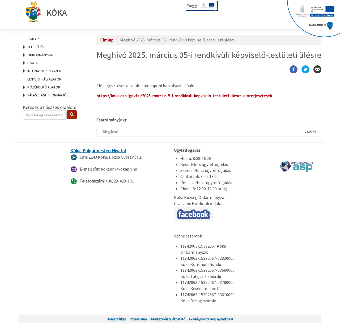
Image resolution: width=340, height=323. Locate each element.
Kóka (56, 12)
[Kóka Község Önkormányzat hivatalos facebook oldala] (193, 213)
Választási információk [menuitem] (48, 95)
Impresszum (138, 319)
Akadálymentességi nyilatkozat (211, 319)
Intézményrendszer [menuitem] (44, 71)
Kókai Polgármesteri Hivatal (98, 151)
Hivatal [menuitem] (33, 63)
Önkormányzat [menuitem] (40, 55)
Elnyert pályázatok (44, 79)
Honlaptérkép (116, 319)
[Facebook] (294, 69)
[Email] (317, 69)
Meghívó (110, 131)
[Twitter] (305, 69)
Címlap (33, 39)
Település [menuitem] (35, 47)
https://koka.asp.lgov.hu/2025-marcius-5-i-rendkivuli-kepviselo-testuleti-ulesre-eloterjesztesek (184, 95)
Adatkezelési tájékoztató (167, 319)
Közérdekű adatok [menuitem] (43, 87)
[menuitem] (53, 39)
